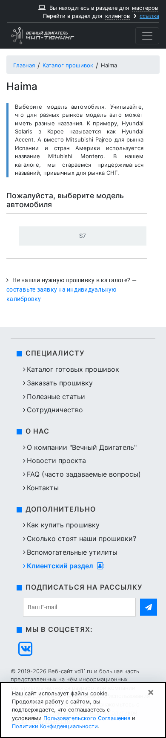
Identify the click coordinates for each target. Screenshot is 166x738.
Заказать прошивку (60, 383)
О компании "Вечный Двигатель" (82, 447)
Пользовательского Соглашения (86, 718)
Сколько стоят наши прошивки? (81, 538)
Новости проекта (56, 460)
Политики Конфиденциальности (55, 726)
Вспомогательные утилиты (72, 552)
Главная (24, 65)
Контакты (43, 487)
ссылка (149, 16)
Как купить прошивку (63, 525)
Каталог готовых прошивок (73, 369)
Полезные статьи (56, 396)
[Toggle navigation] (147, 35)
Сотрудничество (55, 409)
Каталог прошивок (68, 65)
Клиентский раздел (61, 565)
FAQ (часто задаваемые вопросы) (84, 474)
